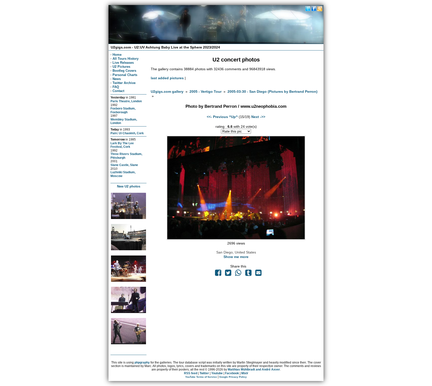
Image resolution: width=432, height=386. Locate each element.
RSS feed (190, 373)
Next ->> (258, 117)
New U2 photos (128, 186)
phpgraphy (142, 362)
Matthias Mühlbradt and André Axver (254, 369)
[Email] (258, 274)
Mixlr (244, 373)
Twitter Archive (124, 83)
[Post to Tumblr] (248, 274)
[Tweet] (228, 274)
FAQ (115, 87)
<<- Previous (217, 117)
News (116, 79)
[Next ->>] (236, 239)
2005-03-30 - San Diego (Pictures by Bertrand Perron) (273, 92)
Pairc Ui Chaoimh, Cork (127, 133)
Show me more (236, 257)
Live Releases (123, 62)
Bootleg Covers (124, 70)
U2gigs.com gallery (167, 92)
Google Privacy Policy (233, 377)
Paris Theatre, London (126, 101)
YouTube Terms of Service (201, 377)
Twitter (204, 373)
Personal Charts (124, 75)
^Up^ (233, 117)
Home (117, 54)
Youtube (217, 373)
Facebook (232, 373)
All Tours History (125, 58)
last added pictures (167, 78)
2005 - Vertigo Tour (206, 92)
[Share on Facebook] (218, 274)
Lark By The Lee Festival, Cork (122, 145)
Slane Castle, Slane (124, 164)
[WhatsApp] (238, 274)
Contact (118, 91)
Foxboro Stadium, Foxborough (123, 110)
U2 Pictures (121, 66)
